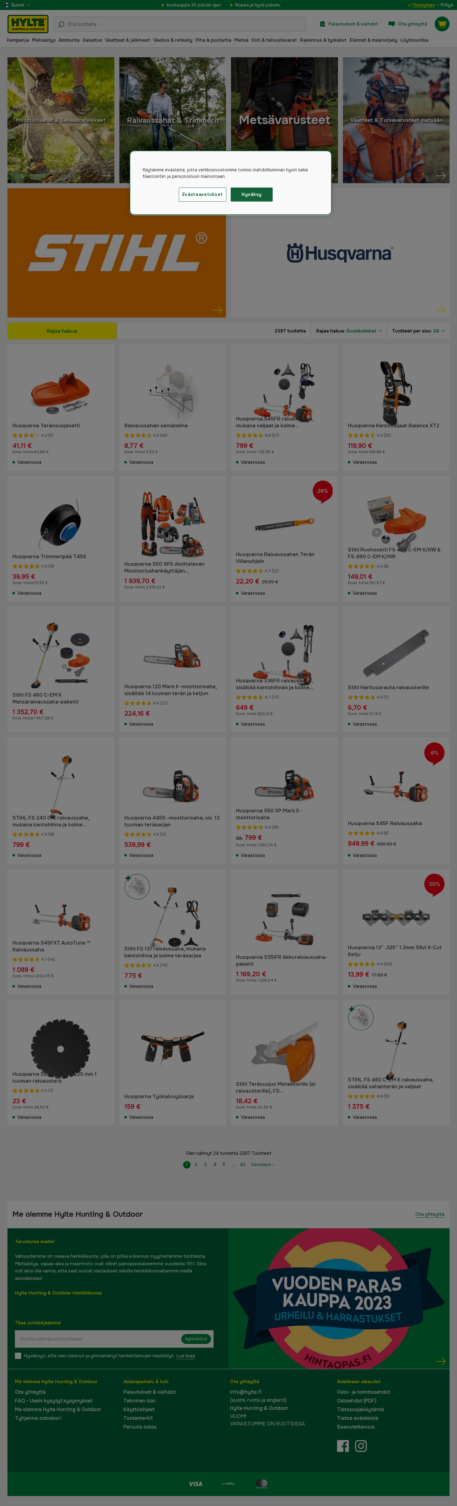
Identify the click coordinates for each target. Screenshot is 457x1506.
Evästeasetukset (202, 194)
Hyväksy (252, 194)
